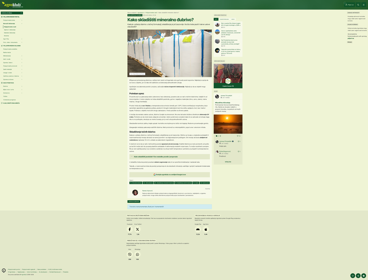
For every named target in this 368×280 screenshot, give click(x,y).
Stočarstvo (6, 93)
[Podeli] (358, 275)
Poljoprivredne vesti (151, 12)
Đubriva (5, 86)
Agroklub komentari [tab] (134, 201)
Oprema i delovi (7, 62)
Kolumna (6, 35)
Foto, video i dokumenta (10, 42)
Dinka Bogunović (225, 151)
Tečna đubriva (149, 183)
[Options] (239, 96)
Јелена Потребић (226, 95)
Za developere (43, 272)
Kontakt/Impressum (55, 272)
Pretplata (65, 272)
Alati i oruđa (6, 59)
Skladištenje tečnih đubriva (184, 183)
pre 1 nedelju (226, 97)
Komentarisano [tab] (224, 19)
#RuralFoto (219, 103)
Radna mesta (7, 52)
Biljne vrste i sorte (8, 89)
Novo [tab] (233, 19)
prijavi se (351, 38)
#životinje (226, 103)
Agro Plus (6, 39)
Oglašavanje (21, 272)
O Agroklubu (11, 272)
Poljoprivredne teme (9, 20)
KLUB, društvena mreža (11, 103)
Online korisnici (352, 24)
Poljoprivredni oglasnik (12, 45)
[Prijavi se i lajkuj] (352, 275)
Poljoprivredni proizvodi (10, 66)
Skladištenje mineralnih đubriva (165, 183)
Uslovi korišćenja (32, 272)
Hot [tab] (216, 19)
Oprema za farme (8, 79)
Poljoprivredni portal (14, 269)
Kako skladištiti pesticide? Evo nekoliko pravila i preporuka (156, 157)
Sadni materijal (7, 69)
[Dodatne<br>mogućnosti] (363, 275)
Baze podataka (8, 83)
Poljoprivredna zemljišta (10, 49)
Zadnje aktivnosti (353, 12)
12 (239, 136)
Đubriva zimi (205, 183)
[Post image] (228, 124)
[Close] (358, 4)
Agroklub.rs (141, 12)
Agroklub (24, 274)
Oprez (196, 183)
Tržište (5, 96)
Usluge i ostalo (7, 72)
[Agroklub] (12, 4)
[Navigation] (363, 4)
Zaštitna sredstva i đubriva (11, 76)
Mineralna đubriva (136, 183)
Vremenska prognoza (9, 100)
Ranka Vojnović (147, 191)
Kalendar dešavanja (9, 33)
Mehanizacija (7, 56)
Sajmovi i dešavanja (9, 30)
